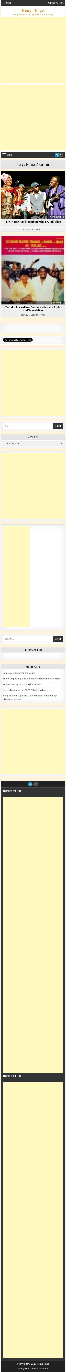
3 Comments (58, 303)
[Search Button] (61, 155)
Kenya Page (33, 10)
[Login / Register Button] (57, 155)
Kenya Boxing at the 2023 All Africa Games (26, 690)
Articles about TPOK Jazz (34, 182)
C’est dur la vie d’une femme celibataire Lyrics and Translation (33, 308)
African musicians (46, 179)
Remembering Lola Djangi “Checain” (22, 684)
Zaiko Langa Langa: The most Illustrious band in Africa (32, 678)
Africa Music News (22, 179)
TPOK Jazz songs (34, 246)
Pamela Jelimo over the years (19, 673)
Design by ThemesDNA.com (33, 1368)
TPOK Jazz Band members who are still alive (33, 221)
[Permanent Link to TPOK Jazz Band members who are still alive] (33, 195)
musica (26, 229)
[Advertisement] (33, 50)
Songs (50, 243)
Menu (8, 3)
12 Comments (58, 217)
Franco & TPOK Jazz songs (28, 243)
